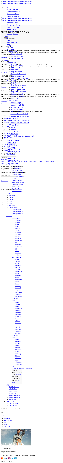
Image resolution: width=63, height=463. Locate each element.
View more (4, 181)
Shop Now (18, 374)
